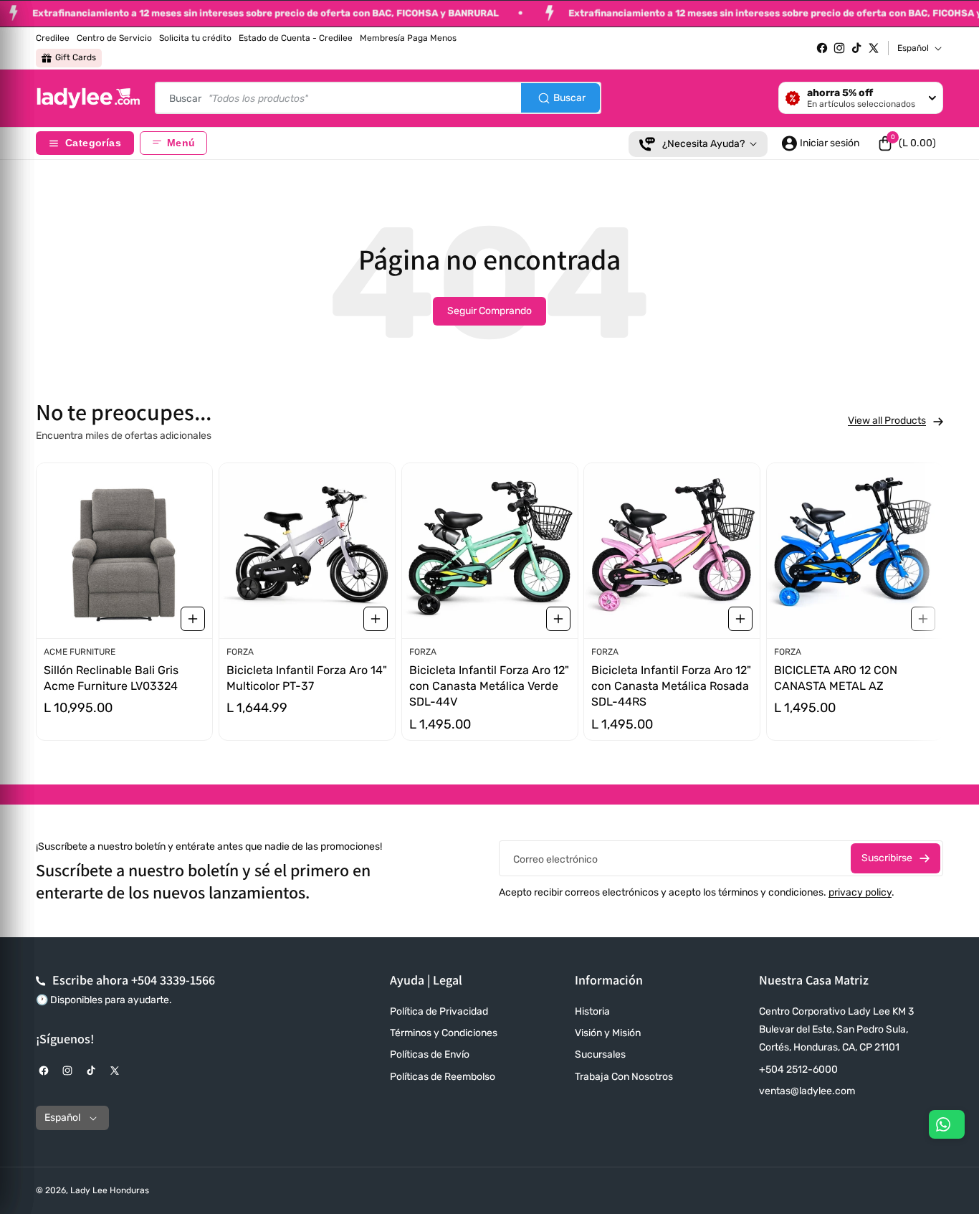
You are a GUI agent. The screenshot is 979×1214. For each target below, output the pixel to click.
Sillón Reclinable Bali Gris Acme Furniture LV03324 (111, 678)
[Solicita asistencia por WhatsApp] (947, 1124)
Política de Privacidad (439, 1011)
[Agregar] (193, 619)
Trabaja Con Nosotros (624, 1077)
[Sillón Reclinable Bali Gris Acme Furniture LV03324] (124, 550)
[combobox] (378, 98)
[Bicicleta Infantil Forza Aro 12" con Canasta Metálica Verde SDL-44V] (490, 550)
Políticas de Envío (429, 1054)
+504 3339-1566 (173, 980)
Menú (181, 143)
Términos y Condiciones (443, 1033)
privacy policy (860, 892)
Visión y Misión (608, 1033)
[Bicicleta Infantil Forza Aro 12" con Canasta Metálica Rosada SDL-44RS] (672, 550)
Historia (592, 1011)
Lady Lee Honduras (109, 1190)
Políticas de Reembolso (442, 1077)
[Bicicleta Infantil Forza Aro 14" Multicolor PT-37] (307, 550)
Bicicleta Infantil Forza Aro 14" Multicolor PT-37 (306, 678)
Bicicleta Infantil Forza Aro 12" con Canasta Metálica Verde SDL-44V (489, 686)
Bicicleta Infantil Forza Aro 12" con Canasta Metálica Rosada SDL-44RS (671, 686)
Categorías (93, 143)
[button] (906, 143)
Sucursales (600, 1054)
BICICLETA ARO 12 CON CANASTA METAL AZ (835, 678)
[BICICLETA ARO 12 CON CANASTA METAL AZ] (854, 550)
